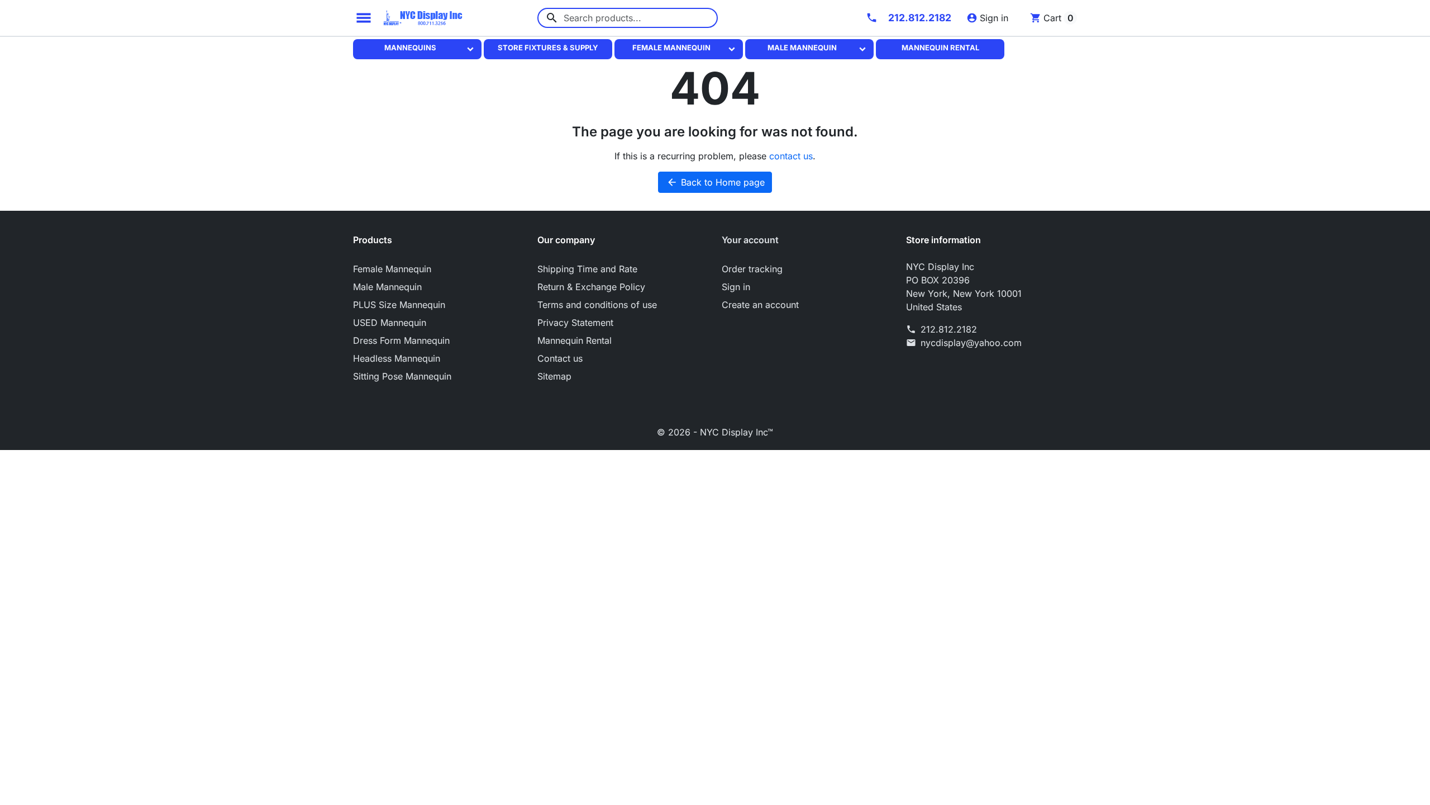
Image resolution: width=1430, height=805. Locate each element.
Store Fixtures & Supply (548, 47)
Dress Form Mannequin (401, 340)
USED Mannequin (389, 322)
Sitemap (554, 376)
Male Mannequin (802, 47)
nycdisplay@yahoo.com (971, 342)
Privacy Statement (575, 322)
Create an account (760, 304)
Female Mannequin (671, 47)
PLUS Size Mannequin (399, 304)
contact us (791, 156)
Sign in (736, 286)
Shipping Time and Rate (587, 268)
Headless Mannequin (396, 358)
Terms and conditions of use (597, 304)
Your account (750, 239)
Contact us (560, 358)
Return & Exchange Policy (591, 286)
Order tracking (752, 268)
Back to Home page (715, 182)
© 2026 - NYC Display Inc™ (715, 432)
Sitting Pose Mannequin (402, 376)
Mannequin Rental (940, 47)
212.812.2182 (949, 329)
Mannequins (410, 47)
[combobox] (627, 18)
